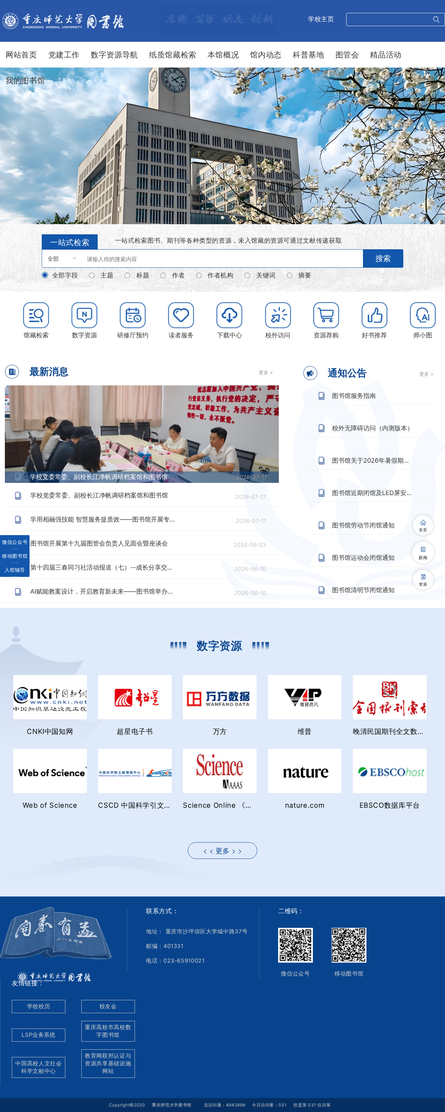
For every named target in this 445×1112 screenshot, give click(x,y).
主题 (106, 275)
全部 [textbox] (53, 258)
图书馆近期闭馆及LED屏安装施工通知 (373, 492)
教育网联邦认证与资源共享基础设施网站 (108, 1063)
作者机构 (221, 275)
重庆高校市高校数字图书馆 (108, 1031)
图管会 (347, 54)
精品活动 (386, 54)
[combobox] (61, 259)
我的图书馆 (25, 80)
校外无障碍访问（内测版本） (372, 428)
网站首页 (21, 54)
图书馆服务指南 (354, 395)
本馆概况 (223, 54)
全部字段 (65, 275)
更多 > (266, 372)
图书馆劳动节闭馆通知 (363, 525)
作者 (178, 275)
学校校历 (38, 1006)
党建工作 (64, 54)
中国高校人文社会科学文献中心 (38, 1067)
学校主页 (321, 19)
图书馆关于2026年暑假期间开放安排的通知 (373, 460)
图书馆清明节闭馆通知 (363, 590)
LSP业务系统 (38, 1034)
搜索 (383, 258)
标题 (142, 275)
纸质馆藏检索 (172, 54)
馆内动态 (266, 54)
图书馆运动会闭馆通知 (363, 557)
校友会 (108, 1006)
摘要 (304, 275)
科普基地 (308, 54)
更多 (222, 851)
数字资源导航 (114, 54)
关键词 (266, 275)
